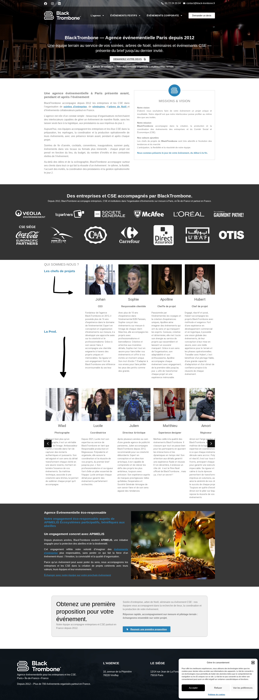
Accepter (193, 688)
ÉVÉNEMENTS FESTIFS (123, 15)
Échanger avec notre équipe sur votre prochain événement (77, 575)
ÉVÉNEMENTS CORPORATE (163, 15)
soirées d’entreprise (75, 106)
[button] (253, 662)
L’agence (96, 15)
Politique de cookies (216, 695)
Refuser (218, 688)
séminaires (98, 106)
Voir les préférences (243, 688)
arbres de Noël (118, 106)
